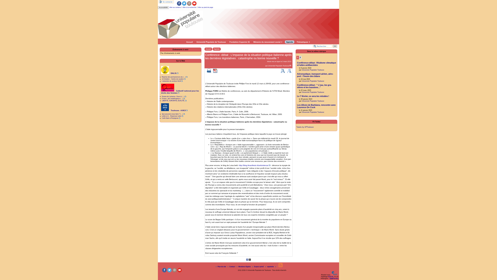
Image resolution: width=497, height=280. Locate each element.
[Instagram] (189, 3)
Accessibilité (163, 7)
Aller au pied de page (205, 7)
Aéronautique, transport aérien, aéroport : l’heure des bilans (315, 75)
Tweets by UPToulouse (305, 127)
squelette (270, 267)
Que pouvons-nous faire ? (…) (172, 114)
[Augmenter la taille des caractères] (282, 72)
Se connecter (168, 2)
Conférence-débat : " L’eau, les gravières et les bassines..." (314, 86)
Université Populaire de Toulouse (211, 42)
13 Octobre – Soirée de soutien (173, 79)
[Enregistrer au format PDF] (215, 72)
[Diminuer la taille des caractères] (289, 72)
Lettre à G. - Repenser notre (171, 116)
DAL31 (173, 73)
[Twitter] (184, 3)
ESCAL (331, 277)
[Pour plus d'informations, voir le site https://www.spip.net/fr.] (334, 275)
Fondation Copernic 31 (239, 42)
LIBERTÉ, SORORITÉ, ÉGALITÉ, (173, 101)
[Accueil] (248, 38)
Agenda (289, 42)
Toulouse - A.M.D (178, 110)
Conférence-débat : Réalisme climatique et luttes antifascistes (316, 64)
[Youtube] (194, 3)
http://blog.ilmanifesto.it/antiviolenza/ (254, 165)
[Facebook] (179, 3)
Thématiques (303, 42)
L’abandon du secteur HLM (171, 81)
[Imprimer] (209, 72)
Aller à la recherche (189, 7)
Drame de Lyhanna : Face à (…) (173, 96)
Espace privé (259, 267)
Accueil (189, 42)
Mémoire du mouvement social (268, 42)
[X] (250, 260)
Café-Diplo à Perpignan (170, 118)
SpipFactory (334, 278)
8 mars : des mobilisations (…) (172, 99)
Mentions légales (244, 267)
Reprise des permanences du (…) (174, 77)
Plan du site (222, 267)
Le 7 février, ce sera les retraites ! (313, 96)
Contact (232, 267)
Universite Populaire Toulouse (278, 66)
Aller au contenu (175, 7)
